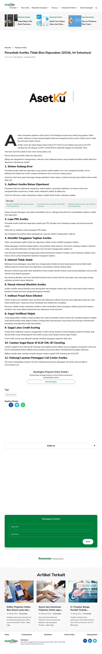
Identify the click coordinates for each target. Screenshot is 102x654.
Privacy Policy (69, 635)
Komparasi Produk (69, 8)
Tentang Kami (27, 635)
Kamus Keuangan (86, 8)
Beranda (8, 48)
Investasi (13, 8)
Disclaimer (48, 635)
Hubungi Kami (92, 635)
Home (7, 635)
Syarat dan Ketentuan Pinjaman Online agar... (50, 608)
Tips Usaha (25, 8)
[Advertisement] (51, 37)
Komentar (23, 614)
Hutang (54, 8)
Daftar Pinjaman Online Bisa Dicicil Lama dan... (19, 608)
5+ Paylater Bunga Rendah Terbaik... (80, 608)
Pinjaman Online (24, 17)
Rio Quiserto (18, 57)
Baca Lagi (49, 625)
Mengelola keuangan (39, 8)
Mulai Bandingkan (51, 382)
